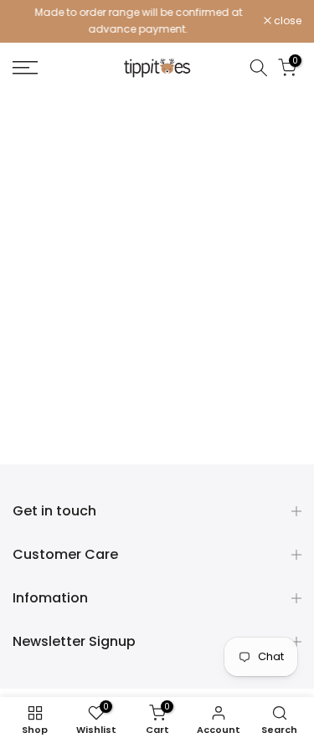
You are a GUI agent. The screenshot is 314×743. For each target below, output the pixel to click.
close (286, 21)
